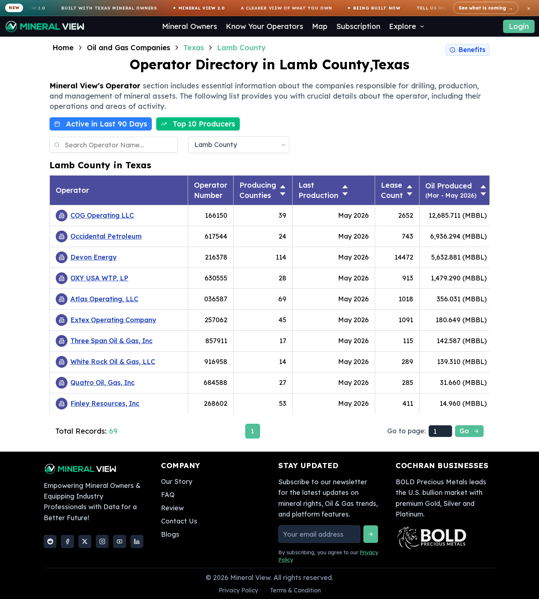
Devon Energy (93, 257)
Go (464, 431)
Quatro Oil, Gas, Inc (102, 382)
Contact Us (179, 521)
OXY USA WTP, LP (99, 278)
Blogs (170, 534)
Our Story (176, 481)
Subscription (358, 26)
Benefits (471, 49)
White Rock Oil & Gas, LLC (112, 361)
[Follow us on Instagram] (102, 541)
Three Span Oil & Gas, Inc (111, 341)
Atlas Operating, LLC (104, 299)
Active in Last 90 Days (106, 123)
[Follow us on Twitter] (84, 541)
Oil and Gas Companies (128, 47)
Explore (402, 26)
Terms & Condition (295, 590)
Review (172, 508)
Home (63, 47)
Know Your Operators (264, 26)
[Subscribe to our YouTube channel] (119, 541)
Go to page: (406, 431)
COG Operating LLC (102, 215)
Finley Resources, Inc (104, 403)
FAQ (168, 494)
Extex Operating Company (113, 320)
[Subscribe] (370, 534)
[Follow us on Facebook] (67, 541)
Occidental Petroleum (106, 236)
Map (319, 26)
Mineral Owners (189, 26)
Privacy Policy (238, 590)
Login (519, 26)
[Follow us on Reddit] (50, 541)
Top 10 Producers (204, 123)
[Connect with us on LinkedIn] (137, 541)
